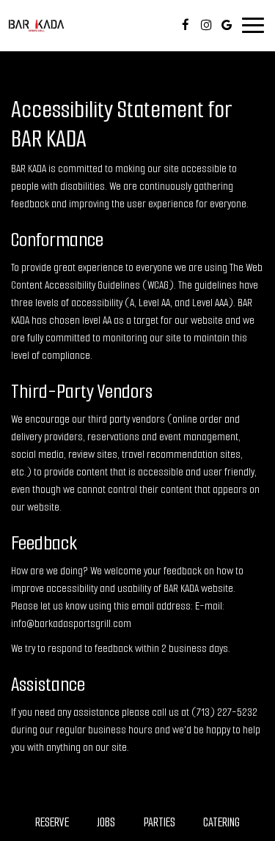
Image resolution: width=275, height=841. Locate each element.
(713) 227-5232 (224, 712)
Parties (159, 822)
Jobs (106, 822)
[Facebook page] (185, 25)
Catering (221, 822)
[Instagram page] (206, 25)
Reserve (52, 822)
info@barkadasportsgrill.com (71, 623)
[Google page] (226, 25)
